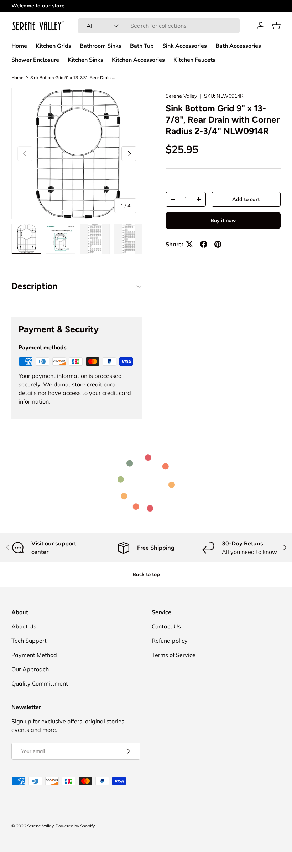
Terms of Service (173, 654)
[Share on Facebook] (204, 244)
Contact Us (166, 626)
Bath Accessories (238, 46)
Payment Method (34, 654)
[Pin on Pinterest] (218, 244)
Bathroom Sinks (100, 46)
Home (19, 46)
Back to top (146, 574)
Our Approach (30, 669)
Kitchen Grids (53, 46)
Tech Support (29, 640)
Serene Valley (181, 96)
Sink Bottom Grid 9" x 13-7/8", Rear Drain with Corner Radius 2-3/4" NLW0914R (73, 78)
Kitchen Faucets (194, 60)
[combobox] (159, 25)
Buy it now (223, 220)
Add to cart (246, 199)
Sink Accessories (184, 46)
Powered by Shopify (75, 825)
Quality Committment (39, 683)
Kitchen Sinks (85, 60)
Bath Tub (142, 46)
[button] (276, 26)
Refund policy (170, 640)
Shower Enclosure (35, 60)
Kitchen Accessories (138, 60)
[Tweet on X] (189, 244)
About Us (23, 626)
